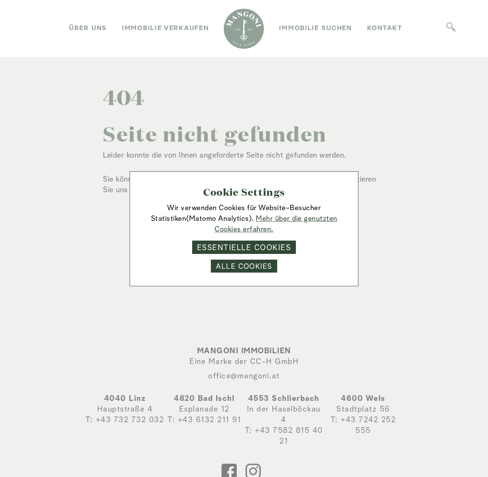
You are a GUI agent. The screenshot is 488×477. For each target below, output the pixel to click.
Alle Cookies (244, 266)
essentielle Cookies (244, 248)
